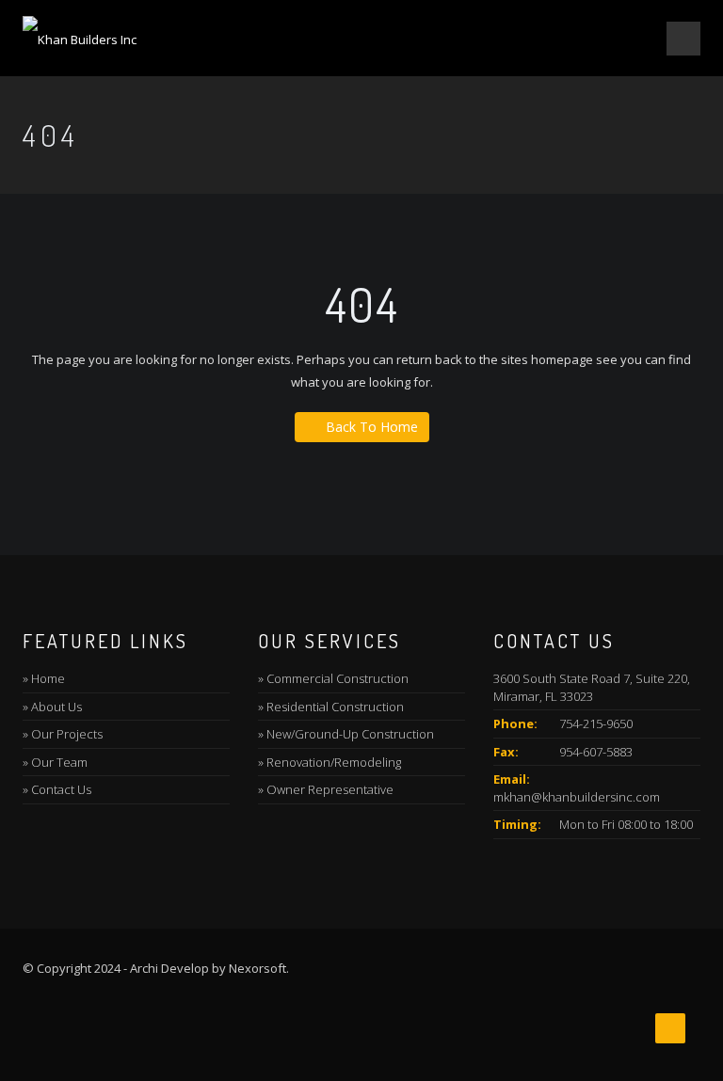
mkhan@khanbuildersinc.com (576, 796)
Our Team (59, 762)
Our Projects (67, 733)
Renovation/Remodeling (333, 762)
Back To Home (372, 427)
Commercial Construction (337, 678)
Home (48, 678)
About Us (56, 706)
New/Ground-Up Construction (350, 733)
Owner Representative (330, 789)
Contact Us (61, 789)
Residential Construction (335, 706)
